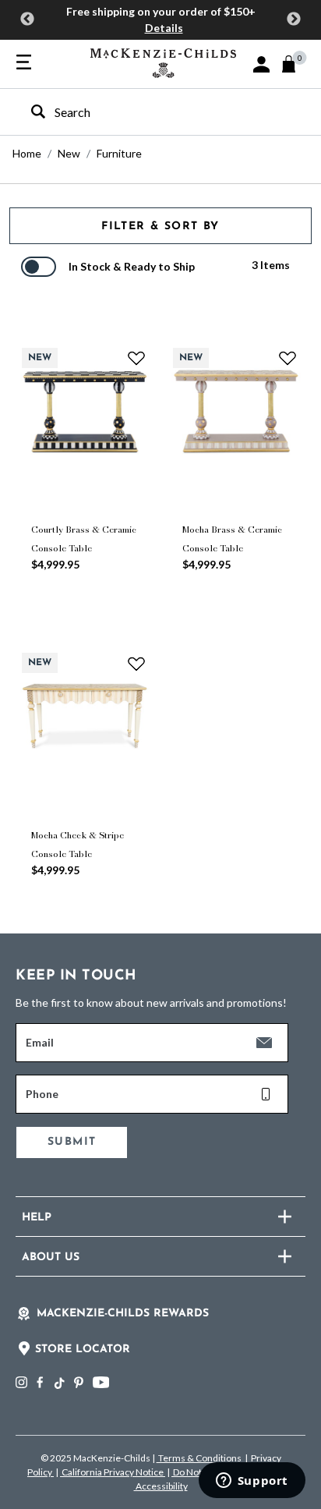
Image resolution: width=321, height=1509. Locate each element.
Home (26, 153)
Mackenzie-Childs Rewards (123, 1313)
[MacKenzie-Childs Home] (163, 61)
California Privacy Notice (112, 1472)
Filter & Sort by (160, 226)
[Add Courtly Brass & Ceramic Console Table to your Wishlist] (136, 358)
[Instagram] (21, 1382)
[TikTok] (58, 1383)
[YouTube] (101, 1382)
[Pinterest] (78, 1382)
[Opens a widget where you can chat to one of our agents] (251, 1481)
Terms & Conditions (200, 1458)
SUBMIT (72, 1142)
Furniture (119, 153)
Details (164, 27)
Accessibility (161, 1486)
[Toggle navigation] (24, 63)
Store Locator (82, 1349)
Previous (27, 19)
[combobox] (147, 112)
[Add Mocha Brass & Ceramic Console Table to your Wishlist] (287, 358)
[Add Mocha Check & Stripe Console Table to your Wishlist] (136, 662)
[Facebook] (40, 1382)
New (69, 153)
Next (294, 19)
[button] (261, 64)
